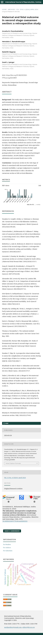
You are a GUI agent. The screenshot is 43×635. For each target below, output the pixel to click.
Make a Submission (12, 531)
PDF (6, 423)
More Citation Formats (13, 463)
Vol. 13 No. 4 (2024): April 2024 (27, 9)
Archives (11, 9)
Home (4, 9)
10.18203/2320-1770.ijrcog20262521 (15, 521)
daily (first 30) (30, 204)
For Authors (7, 547)
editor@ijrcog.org (28, 627)
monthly (38, 204)
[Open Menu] (2, 2)
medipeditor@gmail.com (13, 627)
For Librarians (7, 551)
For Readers (7, 544)
